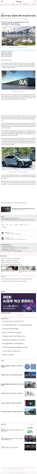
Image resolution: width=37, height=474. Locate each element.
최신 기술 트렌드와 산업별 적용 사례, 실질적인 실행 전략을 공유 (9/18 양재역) (15, 22)
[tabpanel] (18, 303)
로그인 (2, 469)
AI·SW (2, 4)
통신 (17, 4)
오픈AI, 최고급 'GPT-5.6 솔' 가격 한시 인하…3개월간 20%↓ (12, 393)
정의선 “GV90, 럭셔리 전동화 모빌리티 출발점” (10, 328)
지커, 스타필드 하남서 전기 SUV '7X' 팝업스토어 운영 (11, 351)
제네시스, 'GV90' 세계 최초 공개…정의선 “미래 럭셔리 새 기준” (13, 321)
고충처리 (16, 469)
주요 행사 (3, 291)
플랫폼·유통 (25, 4)
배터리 (7, 224)
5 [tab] (35, 424)
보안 (11, 224)
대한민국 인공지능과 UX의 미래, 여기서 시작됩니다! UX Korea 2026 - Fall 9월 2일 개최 (16, 279)
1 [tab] (31, 424)
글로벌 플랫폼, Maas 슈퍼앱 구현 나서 (8, 249)
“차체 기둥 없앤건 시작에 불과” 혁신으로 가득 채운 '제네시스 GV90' (16, 239)
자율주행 (21, 224)
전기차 (26, 224)
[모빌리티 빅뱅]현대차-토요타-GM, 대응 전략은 (10, 218)
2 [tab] (32, 424)
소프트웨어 (16, 224)
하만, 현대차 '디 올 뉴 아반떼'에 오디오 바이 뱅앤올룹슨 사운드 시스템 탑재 (15, 347)
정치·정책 (34, 4)
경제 (20, 4)
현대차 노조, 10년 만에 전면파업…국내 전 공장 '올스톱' (11, 332)
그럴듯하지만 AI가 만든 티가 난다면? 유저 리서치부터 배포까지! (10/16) (14, 281)
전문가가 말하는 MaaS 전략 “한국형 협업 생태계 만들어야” (12, 250)
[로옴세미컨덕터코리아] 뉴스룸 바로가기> (18, 210)
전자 (9, 4)
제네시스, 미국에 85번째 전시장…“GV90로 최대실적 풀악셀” (12, 343)
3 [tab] (33, 424)
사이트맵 (20, 469)
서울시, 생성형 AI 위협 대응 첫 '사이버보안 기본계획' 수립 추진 (12, 411)
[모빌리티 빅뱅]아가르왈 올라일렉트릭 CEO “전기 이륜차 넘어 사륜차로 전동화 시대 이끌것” (18, 219)
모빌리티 (13, 4)
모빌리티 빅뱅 (4, 227)
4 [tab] (34, 424)
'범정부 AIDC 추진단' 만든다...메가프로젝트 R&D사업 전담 (11, 375)
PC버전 (24, 469)
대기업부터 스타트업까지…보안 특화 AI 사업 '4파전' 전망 (11, 403)
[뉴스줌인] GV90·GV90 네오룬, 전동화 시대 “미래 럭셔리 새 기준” (13, 340)
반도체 (6, 4)
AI (29, 224)
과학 (29, 4)
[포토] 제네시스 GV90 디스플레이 (8, 354)
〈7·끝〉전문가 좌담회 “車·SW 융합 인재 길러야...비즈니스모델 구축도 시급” (15, 248)
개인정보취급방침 (11, 469)
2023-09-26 (24, 18)
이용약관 (5, 469)
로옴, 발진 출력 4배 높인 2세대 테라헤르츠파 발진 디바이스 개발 (23, 208)
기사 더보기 (11, 232)
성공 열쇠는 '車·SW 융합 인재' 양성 (8, 246)
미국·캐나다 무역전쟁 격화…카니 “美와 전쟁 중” (13, 233)
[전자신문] (18, 1)
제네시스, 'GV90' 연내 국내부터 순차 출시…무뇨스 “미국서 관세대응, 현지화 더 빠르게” (17, 325)
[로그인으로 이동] (35, 1)
